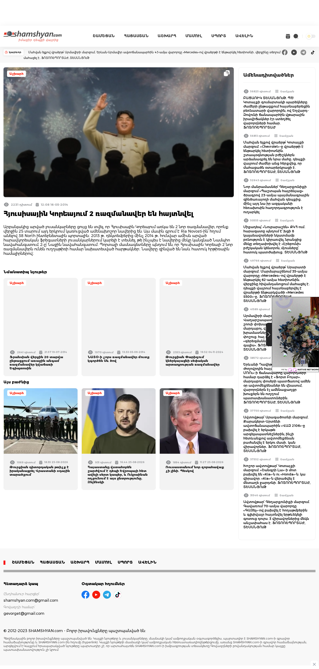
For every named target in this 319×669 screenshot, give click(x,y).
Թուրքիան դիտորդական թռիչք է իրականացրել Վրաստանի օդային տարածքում (40, 470)
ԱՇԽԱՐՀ (167, 36)
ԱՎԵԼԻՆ (244, 36)
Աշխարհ (16, 74)
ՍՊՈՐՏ (218, 36)
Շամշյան (287, 91)
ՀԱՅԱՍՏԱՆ (136, 36)
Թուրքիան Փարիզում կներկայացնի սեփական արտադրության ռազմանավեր (193, 360)
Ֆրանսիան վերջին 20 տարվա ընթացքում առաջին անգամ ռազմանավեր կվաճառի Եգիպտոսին (36, 362)
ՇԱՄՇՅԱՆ (104, 36)
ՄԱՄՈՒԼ (193, 36)
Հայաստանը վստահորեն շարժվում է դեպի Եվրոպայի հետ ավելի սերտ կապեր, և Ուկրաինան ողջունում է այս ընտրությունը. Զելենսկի (118, 474)
